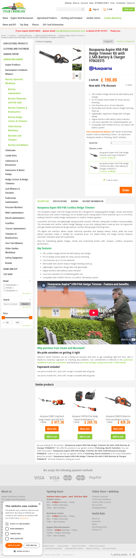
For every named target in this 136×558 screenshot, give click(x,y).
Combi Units (11, 155)
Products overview (100, 496)
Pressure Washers (14, 207)
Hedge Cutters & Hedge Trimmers (16, 181)
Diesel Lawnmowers (15, 217)
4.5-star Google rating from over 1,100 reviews (103, 362)
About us (96, 518)
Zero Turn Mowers (14, 243)
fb (130, 554)
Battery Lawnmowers (14, 91)
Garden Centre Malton (79, 546)
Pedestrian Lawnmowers (11, 200)
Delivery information (92, 201)
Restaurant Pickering (92, 548)
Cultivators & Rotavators (11, 162)
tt (134, 554)
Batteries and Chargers (14, 137)
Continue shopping (43, 41)
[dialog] (22, 528)
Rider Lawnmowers (14, 212)
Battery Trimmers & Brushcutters (17, 109)
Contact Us (97, 529)
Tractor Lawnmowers (15, 228)
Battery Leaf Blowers (18, 144)
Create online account (101, 502)
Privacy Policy (68, 555)
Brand (5, 281)
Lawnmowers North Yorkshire (74, 548)
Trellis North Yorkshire (109, 548)
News (94, 524)
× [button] (40, 504)
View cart (128, 9)
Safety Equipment (14, 257)
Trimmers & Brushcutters (11, 235)
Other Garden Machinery (11, 250)
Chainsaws (10, 150)
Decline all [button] (31, 545)
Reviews (74, 201)
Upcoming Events (99, 527)
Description (43, 201)
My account (97, 505)
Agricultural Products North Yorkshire (42, 546)
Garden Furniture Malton (97, 546)
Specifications (60, 201)
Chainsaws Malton (63, 546)
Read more (24, 518)
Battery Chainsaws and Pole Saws (17, 100)
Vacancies (96, 521)
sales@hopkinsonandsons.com (70, 31)
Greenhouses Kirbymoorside (53, 548)
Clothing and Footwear (16, 48)
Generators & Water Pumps (15, 172)
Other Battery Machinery (15, 128)
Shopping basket (99, 507)
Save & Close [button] (14, 545)
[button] (22, 551)
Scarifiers (9, 223)
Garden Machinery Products (13, 496)
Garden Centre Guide (52, 555)
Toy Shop (8, 274)
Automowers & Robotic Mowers (16, 71)
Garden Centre (11, 54)
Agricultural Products (15, 43)
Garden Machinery (13, 59)
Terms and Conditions (101, 499)
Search (6, 299)
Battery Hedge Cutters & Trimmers (17, 119)
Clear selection (26, 293)
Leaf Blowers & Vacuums (12, 190)
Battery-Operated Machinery (14, 81)
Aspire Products (12, 64)
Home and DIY (10, 269)
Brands (8, 263)
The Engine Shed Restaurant (13, 499)
